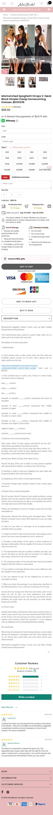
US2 (19, 152)
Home (5, 15)
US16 (7, 164)
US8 (7, 158)
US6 (45, 152)
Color (3, 137)
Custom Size (45, 170)
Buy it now (26, 310)
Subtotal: (5, 200)
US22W (7, 170)
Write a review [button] (27, 697)
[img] (6, 715)
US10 (19, 158)
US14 (45, 158)
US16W (19, 164)
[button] (7, 107)
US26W (32, 170)
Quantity (4, 190)
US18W (32, 164)
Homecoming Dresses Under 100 (24, 15)
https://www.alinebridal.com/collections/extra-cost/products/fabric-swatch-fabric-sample (19, 367)
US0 (7, 152)
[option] (26, 9)
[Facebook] (2, 792)
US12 (32, 158)
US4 (31, 152)
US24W (19, 170)
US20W (45, 164)
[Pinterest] (8, 792)
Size (3, 126)
